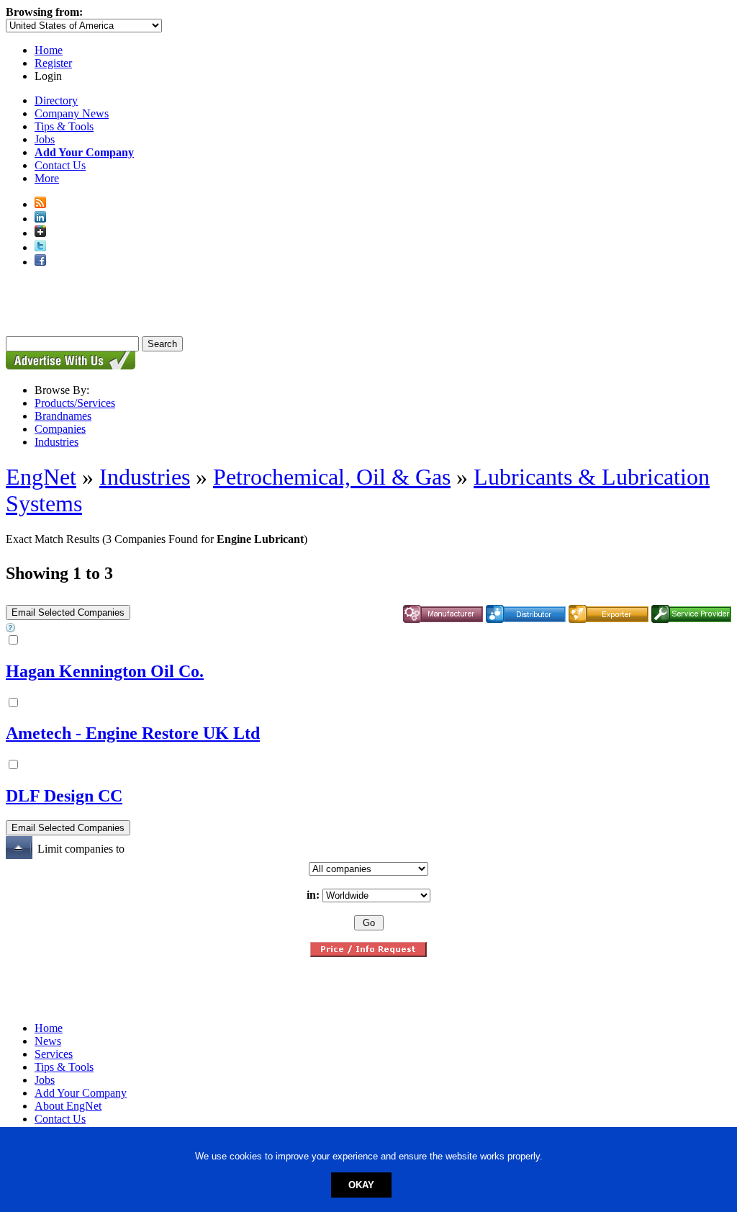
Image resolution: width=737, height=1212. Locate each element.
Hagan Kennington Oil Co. (105, 671)
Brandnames (63, 416)
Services (54, 1054)
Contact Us (60, 165)
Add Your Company (81, 1093)
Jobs (45, 139)
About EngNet (68, 1106)
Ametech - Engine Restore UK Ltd (133, 733)
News (48, 1041)
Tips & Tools (64, 126)
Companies (60, 429)
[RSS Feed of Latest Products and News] (40, 204)
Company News (72, 113)
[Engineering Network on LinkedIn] (40, 218)
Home (49, 50)
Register (53, 63)
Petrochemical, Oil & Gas (332, 477)
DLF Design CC (64, 795)
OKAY (361, 1185)
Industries (56, 442)
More (47, 178)
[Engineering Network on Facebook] (40, 262)
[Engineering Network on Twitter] (40, 247)
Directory (56, 100)
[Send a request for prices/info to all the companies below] (368, 953)
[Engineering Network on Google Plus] (40, 233)
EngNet (41, 477)
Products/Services (75, 403)
